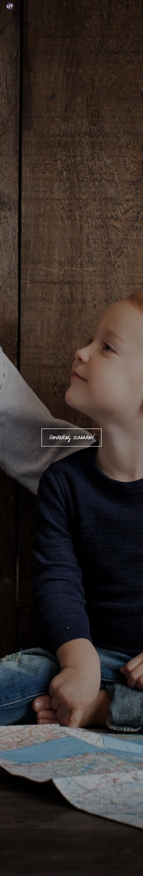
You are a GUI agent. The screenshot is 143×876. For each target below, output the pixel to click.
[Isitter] (10, 6)
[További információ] (127, 6)
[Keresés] (122, 6)
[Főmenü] (132, 6)
